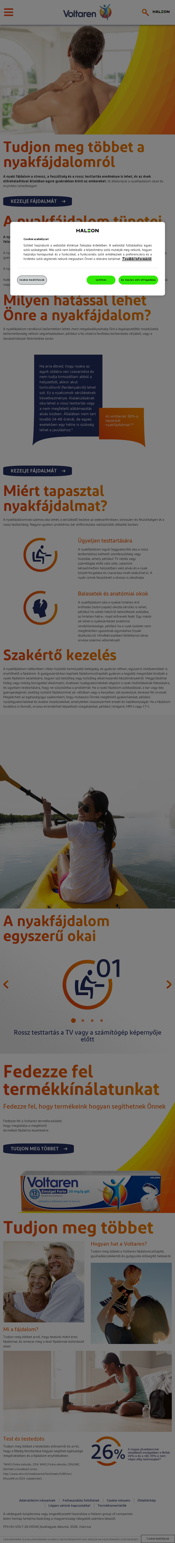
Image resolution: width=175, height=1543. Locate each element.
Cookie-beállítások (32, 280)
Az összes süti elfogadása (138, 280)
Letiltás (101, 280)
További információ (137, 259)
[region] (87, 259)
